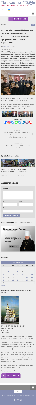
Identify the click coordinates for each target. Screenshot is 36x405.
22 (27, 277)
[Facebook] (5, 122)
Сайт (4, 208)
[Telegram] (12, 122)
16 (32, 274)
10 (4, 274)
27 (17, 280)
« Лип (3, 285)
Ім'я (4, 201)
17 (4, 277)
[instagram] (18, 399)
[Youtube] (30, 122)
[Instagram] (9, 122)
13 (17, 274)
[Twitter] (19, 122)
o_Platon (6, 46)
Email (20, 201)
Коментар (6, 188)
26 (13, 280)
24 (4, 280)
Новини (3, 25)
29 (27, 280)
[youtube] (21, 399)
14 (22, 274)
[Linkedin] (23, 122)
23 (32, 277)
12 (13, 274)
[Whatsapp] (16, 122)
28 (22, 280)
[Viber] (27, 122)
